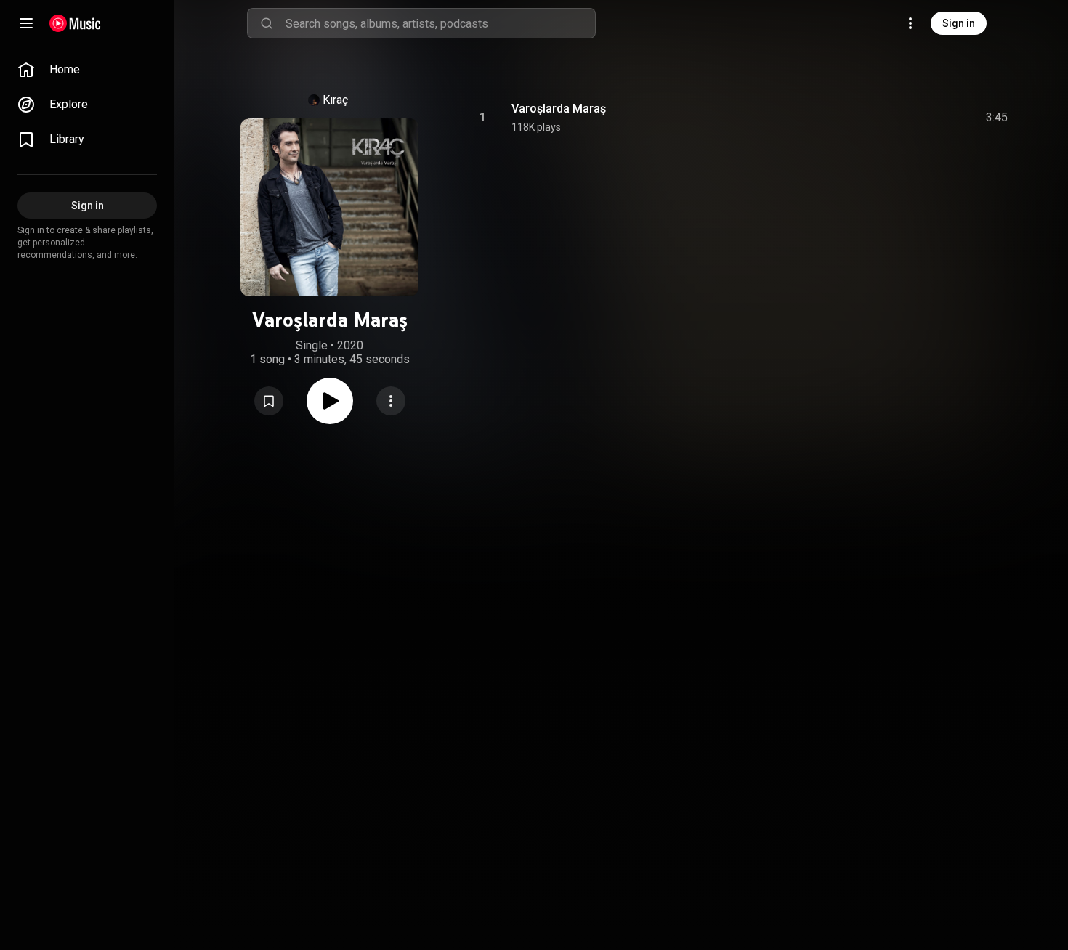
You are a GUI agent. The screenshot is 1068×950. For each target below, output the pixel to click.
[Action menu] (390, 400)
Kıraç (335, 100)
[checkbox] (997, 117)
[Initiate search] (266, 23)
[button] (268, 400)
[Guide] (26, 23)
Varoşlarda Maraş (558, 108)
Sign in (958, 23)
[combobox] (440, 23)
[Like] (887, 118)
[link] (87, 69)
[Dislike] (915, 118)
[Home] (75, 23)
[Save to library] (269, 401)
